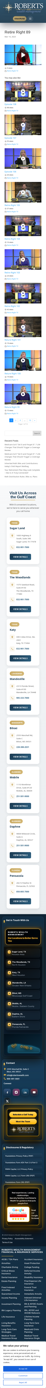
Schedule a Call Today (23, 1114)
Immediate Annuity (33, 1294)
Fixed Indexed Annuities (8, 1288)
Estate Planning (9, 1281)
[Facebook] (7, 1092)
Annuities (6, 1263)
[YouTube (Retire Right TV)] (34, 1092)
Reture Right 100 (13, 373)
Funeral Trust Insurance (30, 1288)
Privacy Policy (7, 1238)
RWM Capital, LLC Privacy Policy (19, 1169)
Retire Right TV (12, 71)
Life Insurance (8, 1317)
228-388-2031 (22, 747)
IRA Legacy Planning (11, 1310)
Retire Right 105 (12, 205)
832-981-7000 (22, 547)
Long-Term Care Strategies (9, 1330)
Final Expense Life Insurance (32, 1282)
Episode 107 (10, 138)
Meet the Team (23, 1121)
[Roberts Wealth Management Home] (23, 8)
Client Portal (20, 19)
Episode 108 (10, 104)
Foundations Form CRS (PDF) (17, 1182)
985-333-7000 (22, 698)
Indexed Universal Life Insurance (32, 1299)
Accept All (23, 1369)
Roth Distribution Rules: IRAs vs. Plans (21, 476)
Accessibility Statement (24, 1238)
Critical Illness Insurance (8, 1272)
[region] (23, 1364)
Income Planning (9, 1298)
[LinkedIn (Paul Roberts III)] (25, 1092)
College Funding (31, 1267)
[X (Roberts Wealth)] (7, 1101)
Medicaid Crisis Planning (31, 1330)
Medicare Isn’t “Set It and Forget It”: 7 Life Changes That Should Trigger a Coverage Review (22, 447)
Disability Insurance (33, 1277)
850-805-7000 (22, 891)
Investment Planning (11, 1304)
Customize (23, 1375)
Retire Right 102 (12, 306)
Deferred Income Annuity (32, 1272)
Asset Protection (32, 1263)
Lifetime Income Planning (31, 1317)
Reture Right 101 (13, 339)
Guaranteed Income (11, 1294)
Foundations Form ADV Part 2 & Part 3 (21, 1162)
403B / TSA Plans (10, 1259)
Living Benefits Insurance (8, 1324)
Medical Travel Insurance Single (32, 1337)
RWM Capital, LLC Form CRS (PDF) (20, 1176)
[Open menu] (30, 18)
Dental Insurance (9, 1277)
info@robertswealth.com (18, 1075)
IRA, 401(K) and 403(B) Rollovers (32, 1311)
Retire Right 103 (12, 272)
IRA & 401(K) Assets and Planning (33, 1305)
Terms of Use (7, 1242)
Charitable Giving (10, 1267)
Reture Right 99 (12, 407)
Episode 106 (10, 171)
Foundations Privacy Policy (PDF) (19, 1156)
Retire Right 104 (12, 238)
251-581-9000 (22, 796)
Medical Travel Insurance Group (9, 1337)
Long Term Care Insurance (31, 1324)
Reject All (23, 1382)
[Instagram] (16, 1092)
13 (30, 420)
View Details (20, 557)
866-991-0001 (13, 1079)
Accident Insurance (33, 1259)
